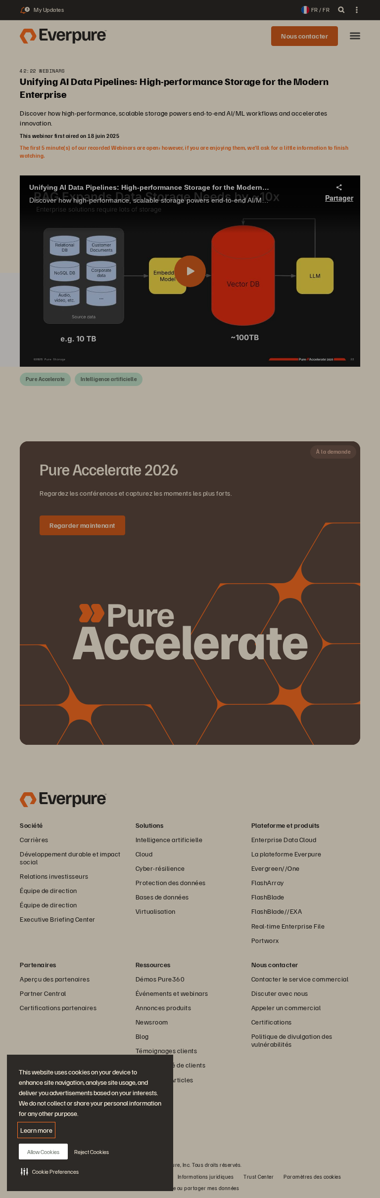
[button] (50, 1171)
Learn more (36, 1130)
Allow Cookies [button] (43, 1151)
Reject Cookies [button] (91, 1151)
